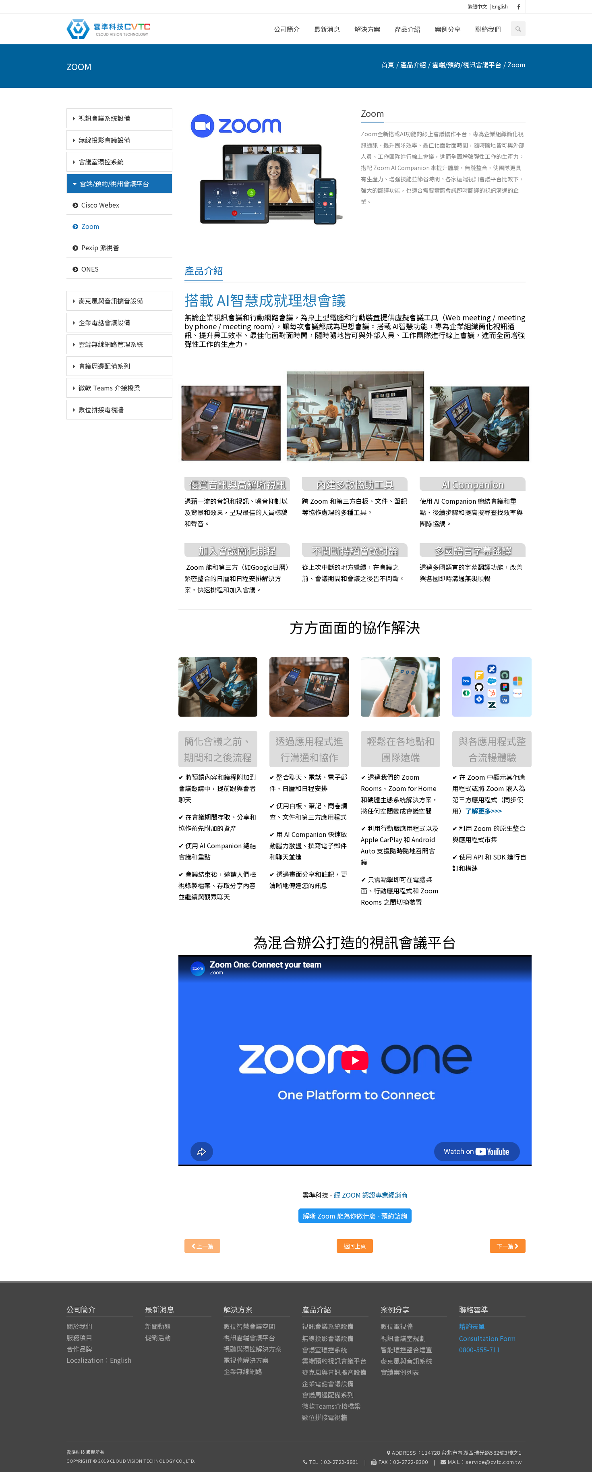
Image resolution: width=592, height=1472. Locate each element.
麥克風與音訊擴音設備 (111, 300)
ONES (90, 269)
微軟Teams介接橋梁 (331, 1406)
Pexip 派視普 (100, 247)
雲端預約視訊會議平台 (334, 1361)
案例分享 (448, 29)
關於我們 (79, 1326)
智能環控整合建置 (406, 1349)
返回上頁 (355, 1246)
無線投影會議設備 (104, 140)
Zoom (90, 226)
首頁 (387, 64)
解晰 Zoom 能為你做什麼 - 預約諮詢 (355, 1216)
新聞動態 (158, 1326)
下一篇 (506, 1246)
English (500, 6)
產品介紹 (407, 29)
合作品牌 (79, 1349)
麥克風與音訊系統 (406, 1361)
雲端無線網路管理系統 (111, 344)
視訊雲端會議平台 (249, 1337)
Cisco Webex (100, 205)
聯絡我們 (488, 29)
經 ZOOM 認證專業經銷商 (371, 1195)
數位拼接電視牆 (101, 409)
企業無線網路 (243, 1371)
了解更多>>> (483, 811)
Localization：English (98, 1360)
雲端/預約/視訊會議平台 (114, 183)
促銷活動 (158, 1337)
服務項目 (79, 1337)
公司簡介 (287, 29)
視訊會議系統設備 (104, 118)
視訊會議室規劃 (403, 1338)
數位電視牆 (397, 1326)
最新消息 (327, 29)
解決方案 (367, 29)
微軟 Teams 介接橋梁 (109, 387)
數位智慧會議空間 (249, 1326)
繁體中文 (477, 6)
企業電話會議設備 (104, 322)
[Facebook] (519, 6)
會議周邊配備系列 (104, 366)
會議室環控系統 (101, 161)
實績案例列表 (400, 1372)
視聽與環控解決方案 (253, 1349)
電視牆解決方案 (246, 1360)
